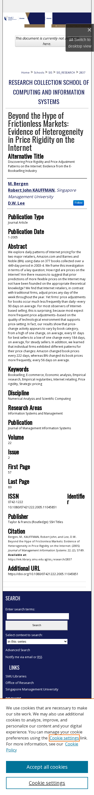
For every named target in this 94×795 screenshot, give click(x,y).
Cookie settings (64, 738)
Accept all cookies (47, 766)
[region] (47, 746)
